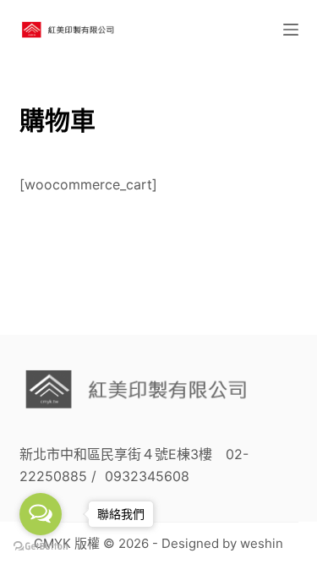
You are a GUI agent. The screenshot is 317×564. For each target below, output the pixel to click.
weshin (261, 543)
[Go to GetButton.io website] (41, 546)
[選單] (290, 29)
